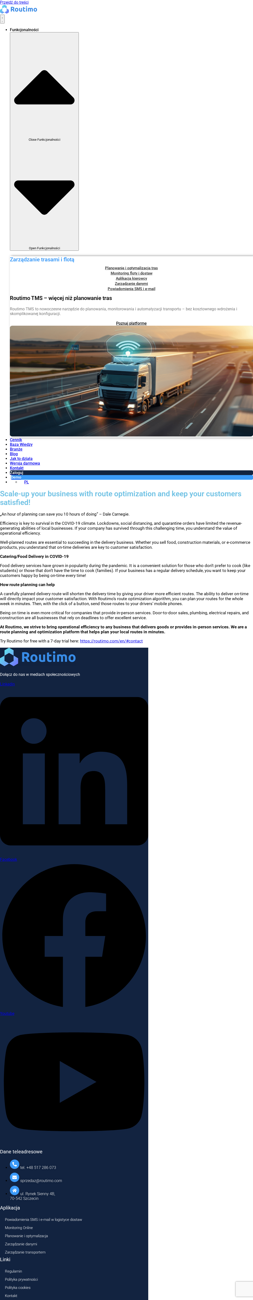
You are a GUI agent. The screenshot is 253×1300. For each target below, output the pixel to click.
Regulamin (13, 1271)
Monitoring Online (19, 1228)
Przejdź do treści (14, 2)
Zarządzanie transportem (25, 1252)
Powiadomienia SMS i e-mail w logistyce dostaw (43, 1219)
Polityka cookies (18, 1287)
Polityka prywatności (21, 1279)
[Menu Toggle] (2, 19)
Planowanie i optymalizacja (26, 1236)
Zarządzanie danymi (21, 1244)
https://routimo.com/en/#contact (111, 641)
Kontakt (11, 1296)
